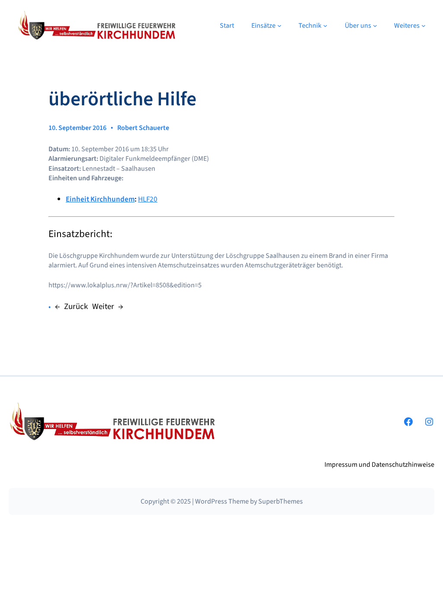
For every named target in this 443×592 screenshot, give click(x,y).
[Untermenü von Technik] (325, 25)
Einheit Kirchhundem (100, 199)
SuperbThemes (280, 501)
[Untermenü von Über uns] (375, 25)
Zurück (76, 306)
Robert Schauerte (143, 128)
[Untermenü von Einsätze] (279, 25)
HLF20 (147, 199)
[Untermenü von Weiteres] (423, 25)
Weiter (103, 306)
